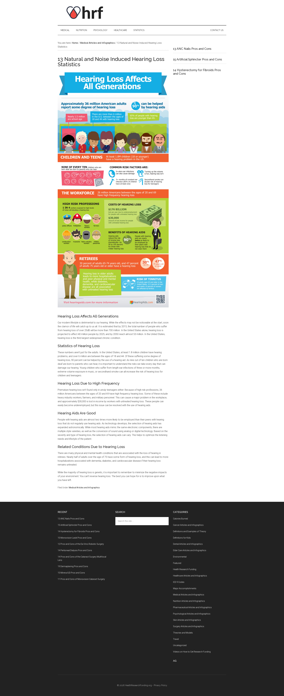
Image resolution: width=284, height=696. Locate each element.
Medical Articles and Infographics (84, 487)
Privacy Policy (160, 685)
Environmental (180, 557)
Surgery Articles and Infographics (188, 626)
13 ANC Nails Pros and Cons (192, 49)
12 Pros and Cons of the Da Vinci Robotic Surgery (81, 544)
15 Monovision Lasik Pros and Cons (75, 538)
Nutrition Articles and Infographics (189, 601)
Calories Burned (180, 518)
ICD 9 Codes (178, 582)
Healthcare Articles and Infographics (190, 576)
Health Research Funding (184, 569)
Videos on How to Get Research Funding (192, 652)
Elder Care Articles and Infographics (189, 550)
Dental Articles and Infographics (188, 544)
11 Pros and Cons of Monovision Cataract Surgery (81, 579)
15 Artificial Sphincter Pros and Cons (197, 59)
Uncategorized (180, 645)
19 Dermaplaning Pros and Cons (73, 566)
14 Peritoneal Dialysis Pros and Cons (75, 550)
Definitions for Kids (182, 538)
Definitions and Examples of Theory (189, 531)
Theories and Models (183, 633)
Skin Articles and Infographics (187, 620)
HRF (86, 12)
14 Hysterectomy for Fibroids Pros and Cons (79, 531)
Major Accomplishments (184, 588)
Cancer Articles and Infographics (188, 525)
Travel (176, 639)
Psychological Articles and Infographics (191, 614)
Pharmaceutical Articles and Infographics (192, 607)
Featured (177, 563)
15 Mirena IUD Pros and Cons (71, 573)
